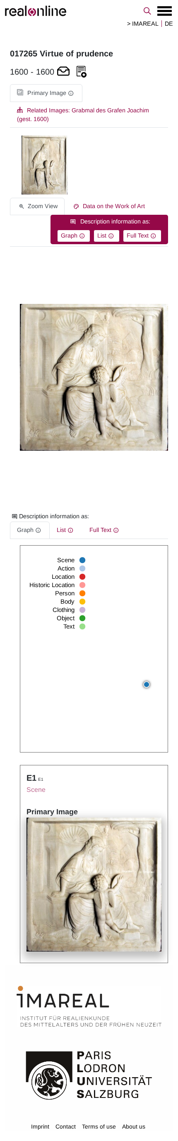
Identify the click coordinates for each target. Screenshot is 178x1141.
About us (133, 1126)
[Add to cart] (63, 72)
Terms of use (99, 1126)
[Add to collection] (81, 72)
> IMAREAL (143, 23)
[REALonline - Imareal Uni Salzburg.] (89, 10)
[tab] (46, 93)
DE (169, 23)
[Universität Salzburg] (89, 1074)
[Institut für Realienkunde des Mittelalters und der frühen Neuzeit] (89, 1006)
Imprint (40, 1126)
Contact (65, 1126)
